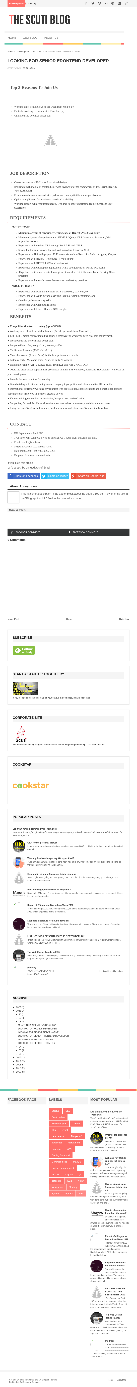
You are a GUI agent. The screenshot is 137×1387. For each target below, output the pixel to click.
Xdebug (73, 1187)
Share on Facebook (26, 476)
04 (20, 1047)
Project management (63, 1168)
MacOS (77, 1161)
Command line (59, 1161)
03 (20, 1050)
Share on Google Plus (91, 476)
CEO (68, 1110)
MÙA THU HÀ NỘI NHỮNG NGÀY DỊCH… (38, 1025)
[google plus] (126, 3)
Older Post (124, 619)
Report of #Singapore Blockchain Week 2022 (50, 905)
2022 (19, 1007)
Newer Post (13, 619)
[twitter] (92, 3)
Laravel (76, 1123)
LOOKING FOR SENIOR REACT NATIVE (38, 1032)
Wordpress (57, 1187)
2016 (19, 1072)
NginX (81, 1180)
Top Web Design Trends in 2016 (43, 952)
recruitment (74, 1142)
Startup (55, 1110)
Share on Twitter (58, 476)
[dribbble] (112, 3)
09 (20, 1018)
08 (20, 1021)
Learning (56, 1149)
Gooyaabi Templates (31, 1382)
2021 (19, 1011)
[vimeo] (99, 3)
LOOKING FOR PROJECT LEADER (35, 1039)
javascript (57, 1142)
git (80, 1174)
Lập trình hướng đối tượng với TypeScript (34, 829)
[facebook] (86, 3)
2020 (19, 1057)
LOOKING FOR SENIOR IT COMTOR (36, 1043)
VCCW (55, 1174)
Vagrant (69, 1174)
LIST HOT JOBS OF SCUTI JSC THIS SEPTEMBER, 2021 (56, 936)
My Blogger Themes (48, 1380)
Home (10, 52)
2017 (19, 1068)
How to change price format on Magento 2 (49, 889)
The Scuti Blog (39, 20)
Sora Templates (27, 1380)
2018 (19, 1064)
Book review (58, 1117)
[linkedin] (119, 3)
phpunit (69, 1193)
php (54, 1130)
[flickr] (106, 3)
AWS (69, 1149)
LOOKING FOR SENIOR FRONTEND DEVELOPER (43, 1036)
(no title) (31, 967)
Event (65, 1130)
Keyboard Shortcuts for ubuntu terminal (48, 920)
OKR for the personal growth (42, 842)
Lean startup (58, 1136)
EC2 (69, 1180)
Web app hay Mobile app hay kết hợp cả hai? (50, 858)
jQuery (55, 1193)
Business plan (59, 1123)
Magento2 (76, 1136)
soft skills (56, 1180)
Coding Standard (61, 1155)
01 (20, 1054)
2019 (19, 1061)
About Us (121, 1380)
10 (20, 1014)
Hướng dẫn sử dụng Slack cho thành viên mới (51, 874)
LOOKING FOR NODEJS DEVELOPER (37, 1028)
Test (81, 1193)
